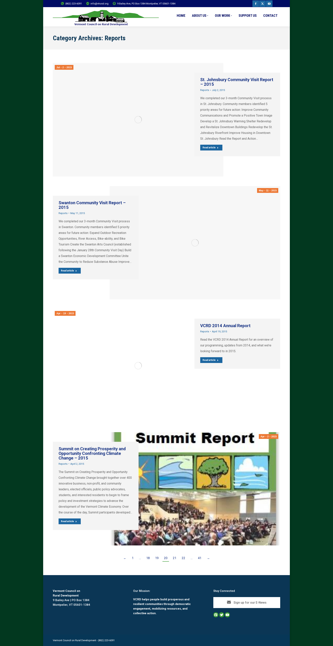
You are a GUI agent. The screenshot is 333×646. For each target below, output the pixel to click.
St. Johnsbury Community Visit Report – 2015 (236, 82)
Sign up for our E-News (250, 602)
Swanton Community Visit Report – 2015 (92, 205)
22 (183, 558)
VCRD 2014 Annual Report (225, 325)
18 (148, 558)
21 (174, 558)
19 (157, 558)
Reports (204, 90)
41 (199, 558)
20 (165, 558)
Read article (209, 147)
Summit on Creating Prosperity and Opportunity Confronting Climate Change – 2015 (92, 453)
